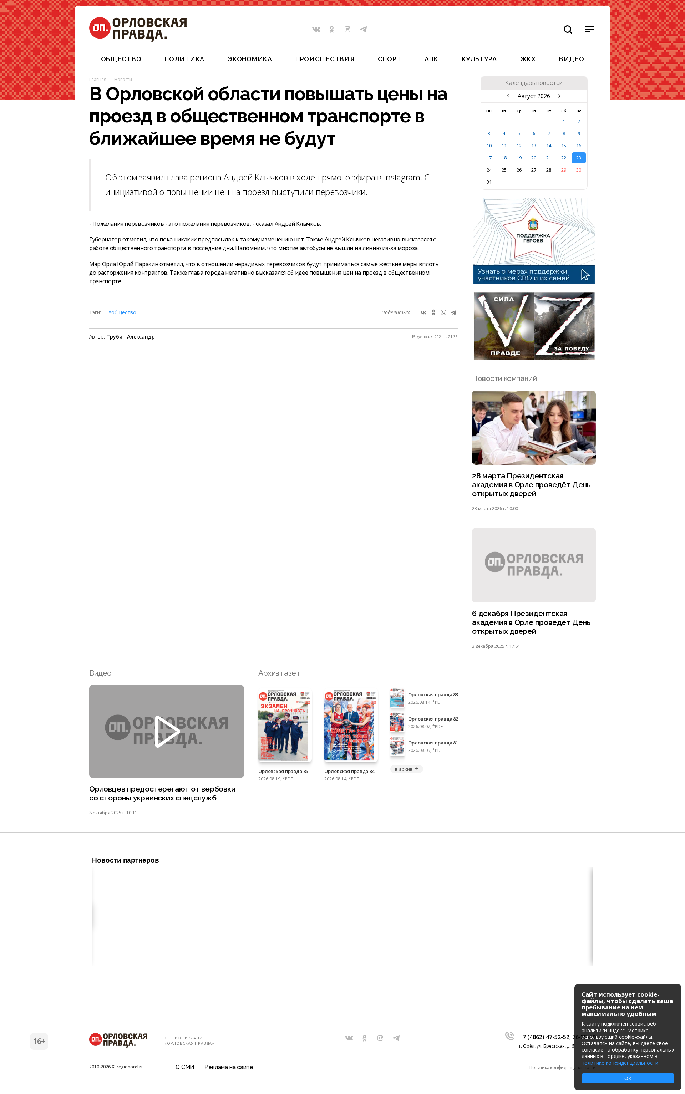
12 (519, 145)
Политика (184, 59)
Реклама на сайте (228, 1067)
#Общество (122, 312)
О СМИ (185, 1067)
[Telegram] (453, 312)
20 (533, 157)
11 (504, 145)
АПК (431, 59)
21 (548, 157)
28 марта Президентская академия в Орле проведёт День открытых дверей (531, 484)
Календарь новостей (534, 83)
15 (563, 145)
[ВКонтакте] (423, 312)
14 (548, 145)
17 (489, 157)
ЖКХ (528, 59)
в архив (403, 769)
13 (533, 145)
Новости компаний (504, 378)
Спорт (390, 59)
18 (504, 157)
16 (578, 145)
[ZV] (534, 358)
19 (519, 157)
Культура (479, 59)
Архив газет (279, 672)
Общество (121, 59)
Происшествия (325, 59)
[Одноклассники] (433, 312)
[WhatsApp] (443, 312)
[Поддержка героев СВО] (534, 282)
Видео (571, 59)
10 (489, 145)
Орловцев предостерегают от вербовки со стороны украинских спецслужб (162, 793)
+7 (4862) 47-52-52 (544, 1037)
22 (563, 157)
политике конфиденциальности (620, 1062)
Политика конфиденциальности (562, 1067)
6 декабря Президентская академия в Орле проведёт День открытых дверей (531, 622)
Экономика (250, 59)
